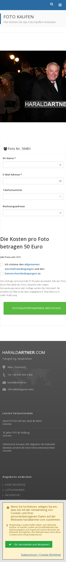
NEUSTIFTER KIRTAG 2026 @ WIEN (22, 421)
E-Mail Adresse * (12, 174)
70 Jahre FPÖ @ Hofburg (16, 432)
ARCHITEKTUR (12, 495)
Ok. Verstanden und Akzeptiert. (32, 544)
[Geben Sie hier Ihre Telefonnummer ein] (33, 196)
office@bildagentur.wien (21, 389)
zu (22, 273)
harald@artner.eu (17, 382)
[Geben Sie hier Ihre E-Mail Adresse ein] (33, 181)
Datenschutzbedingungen (21, 273)
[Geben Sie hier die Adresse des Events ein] (33, 212)
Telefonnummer (12, 190)
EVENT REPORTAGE (15, 484)
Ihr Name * (9, 158)
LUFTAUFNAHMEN (14, 490)
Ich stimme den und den (24, 266)
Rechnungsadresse (14, 206)
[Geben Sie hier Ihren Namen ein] (33, 164)
